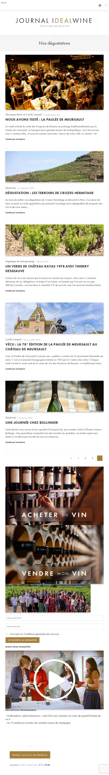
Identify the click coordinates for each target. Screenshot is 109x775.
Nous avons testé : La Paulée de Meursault (44, 119)
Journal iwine (54, 20)
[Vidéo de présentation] (54, 679)
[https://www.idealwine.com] (54, 495)
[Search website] (106, 5)
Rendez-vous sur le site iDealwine (30, 754)
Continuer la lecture (15, 139)
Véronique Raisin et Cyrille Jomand (23, 114)
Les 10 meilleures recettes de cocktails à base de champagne (39, 722)
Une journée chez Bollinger (31, 422)
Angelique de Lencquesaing (19, 261)
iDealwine (10, 188)
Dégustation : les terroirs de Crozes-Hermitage (49, 193)
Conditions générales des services (41, 634)
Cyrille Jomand (13, 339)
